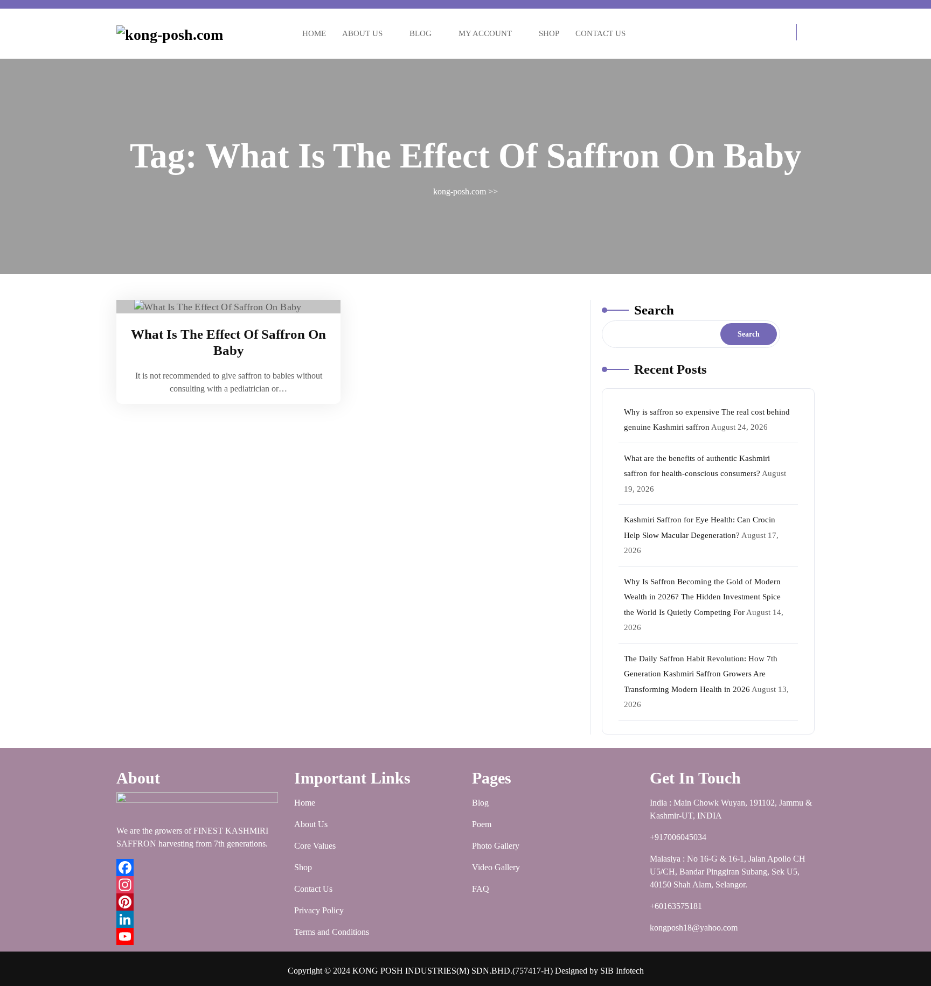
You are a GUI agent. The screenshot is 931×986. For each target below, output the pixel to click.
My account (485, 33)
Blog (420, 33)
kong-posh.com (459, 191)
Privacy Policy (319, 910)
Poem (481, 824)
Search (654, 310)
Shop (549, 33)
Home (314, 33)
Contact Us (600, 33)
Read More (223, 307)
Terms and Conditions (331, 931)
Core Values (315, 845)
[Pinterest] (198, 902)
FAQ (480, 888)
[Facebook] (198, 867)
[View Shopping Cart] (785, 33)
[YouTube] (198, 936)
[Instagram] (198, 884)
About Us (362, 33)
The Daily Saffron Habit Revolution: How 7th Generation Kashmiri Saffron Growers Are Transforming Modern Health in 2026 (700, 674)
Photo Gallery (495, 845)
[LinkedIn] (198, 919)
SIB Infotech (622, 970)
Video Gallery (496, 867)
